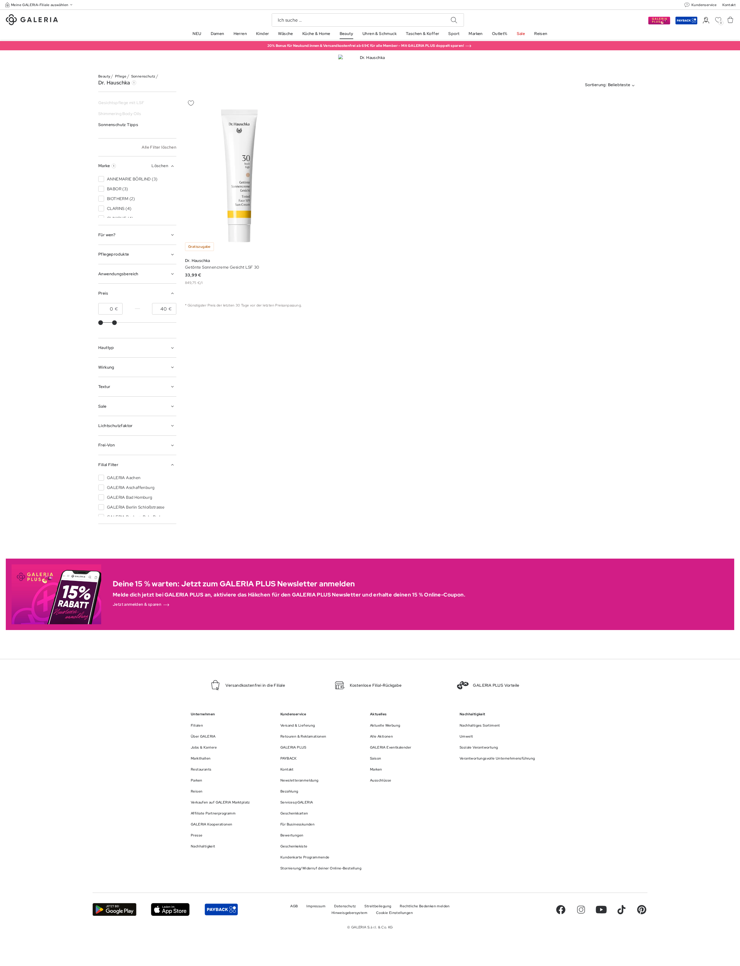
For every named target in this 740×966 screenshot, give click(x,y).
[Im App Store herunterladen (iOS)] (170, 909)
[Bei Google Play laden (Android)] (114, 909)
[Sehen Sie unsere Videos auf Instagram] (581, 909)
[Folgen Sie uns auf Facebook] (561, 909)
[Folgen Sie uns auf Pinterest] (642, 909)
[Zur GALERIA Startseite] (32, 20)
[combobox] (611, 85)
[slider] (100, 322)
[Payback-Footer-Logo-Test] (221, 909)
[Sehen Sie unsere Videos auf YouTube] (601, 909)
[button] (39, 5)
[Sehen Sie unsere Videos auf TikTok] (621, 909)
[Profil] (706, 20)
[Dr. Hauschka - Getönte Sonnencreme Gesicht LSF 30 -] (239, 175)
